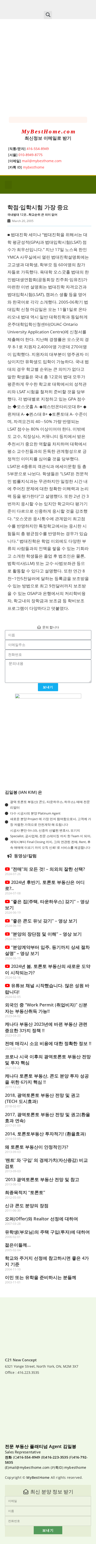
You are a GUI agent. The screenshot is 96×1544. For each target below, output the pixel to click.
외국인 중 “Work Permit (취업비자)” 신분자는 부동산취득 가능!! (46, 1008)
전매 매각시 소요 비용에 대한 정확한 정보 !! (48, 1043)
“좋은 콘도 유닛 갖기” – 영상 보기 (43, 921)
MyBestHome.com (48, 131)
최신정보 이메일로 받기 (48, 138)
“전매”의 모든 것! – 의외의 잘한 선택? (47, 869)
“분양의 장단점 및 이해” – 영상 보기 (46, 934)
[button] (48, 15)
